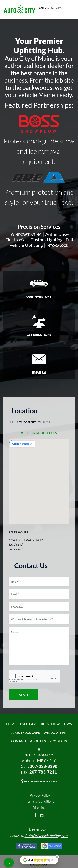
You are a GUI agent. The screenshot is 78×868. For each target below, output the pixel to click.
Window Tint (55, 733)
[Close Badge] (57, 857)
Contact (18, 741)
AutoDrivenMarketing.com (46, 835)
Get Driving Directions (40, 433)
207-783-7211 (43, 771)
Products (58, 741)
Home (11, 724)
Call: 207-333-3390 (50, 7)
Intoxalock (57, 245)
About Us (38, 741)
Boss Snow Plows (56, 724)
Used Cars (28, 724)
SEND (23, 695)
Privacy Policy (40, 795)
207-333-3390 (43, 766)
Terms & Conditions (40, 801)
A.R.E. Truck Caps (25, 733)
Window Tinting (26, 234)
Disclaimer (40, 808)
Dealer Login (39, 829)
